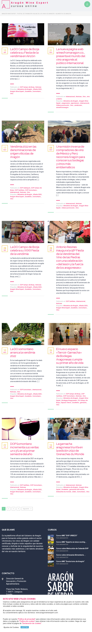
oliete (74, 492)
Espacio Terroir (66, 402)
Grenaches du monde (63, 492)
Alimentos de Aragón (24, 89)
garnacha (83, 402)
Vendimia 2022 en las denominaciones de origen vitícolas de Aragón (23, 152)
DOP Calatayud (25, 188)
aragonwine (66, 103)
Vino (11, 93)
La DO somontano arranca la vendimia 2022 (22, 352)
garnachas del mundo (77, 489)
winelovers (78, 105)
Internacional (70, 96)
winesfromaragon (62, 107)
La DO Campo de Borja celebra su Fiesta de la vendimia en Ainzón (24, 53)
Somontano (37, 91)
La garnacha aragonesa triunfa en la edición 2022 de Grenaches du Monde (70, 449)
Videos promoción (62, 105)
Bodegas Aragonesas (69, 400)
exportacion (75, 103)
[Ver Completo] (23, 34)
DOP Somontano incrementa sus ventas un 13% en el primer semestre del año (24, 449)
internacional (84, 103)
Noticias (38, 87)
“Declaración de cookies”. (32, 623)
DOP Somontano (31, 190)
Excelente (28, 91)
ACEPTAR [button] (24, 627)
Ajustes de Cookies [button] (11, 627)
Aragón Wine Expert (17, 91)
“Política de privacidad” (26, 619)
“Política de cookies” (27, 621)
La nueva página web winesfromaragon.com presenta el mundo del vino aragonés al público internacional (71, 56)
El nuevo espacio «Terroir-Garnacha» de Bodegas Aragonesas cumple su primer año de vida (69, 356)
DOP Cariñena (19, 190)
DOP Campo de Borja (27, 87)
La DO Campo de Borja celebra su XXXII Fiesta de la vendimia (24, 250)
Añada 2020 (37, 89)
